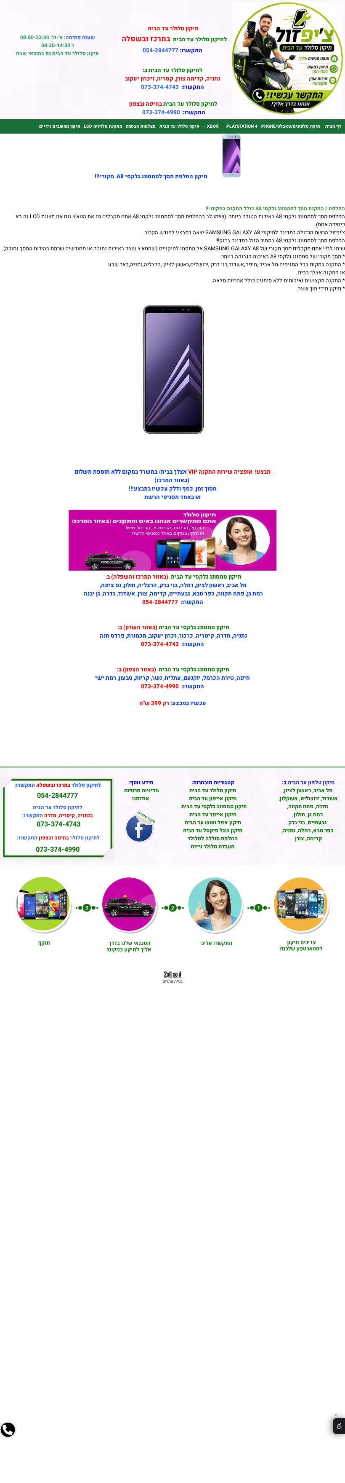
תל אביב (322, 790)
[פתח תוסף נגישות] (339, 1426)
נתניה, (288, 830)
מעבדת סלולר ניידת (213, 846)
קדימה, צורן (308, 838)
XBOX (213, 126)
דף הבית (333, 126)
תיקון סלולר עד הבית (179, 126)
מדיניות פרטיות (141, 790)
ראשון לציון (297, 790)
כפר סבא (323, 830)
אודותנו (140, 798)
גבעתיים (317, 822)
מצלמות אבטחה (141, 126)
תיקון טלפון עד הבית (311, 782)
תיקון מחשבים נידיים (59, 126)
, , (308, 810)
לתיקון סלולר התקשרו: (58, 838)
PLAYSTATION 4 (241, 126)
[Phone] (8, 1450)
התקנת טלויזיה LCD (103, 126)
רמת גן (315, 814)
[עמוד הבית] (287, 113)
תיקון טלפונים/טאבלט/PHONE (290, 126)
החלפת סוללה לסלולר (213, 838)
